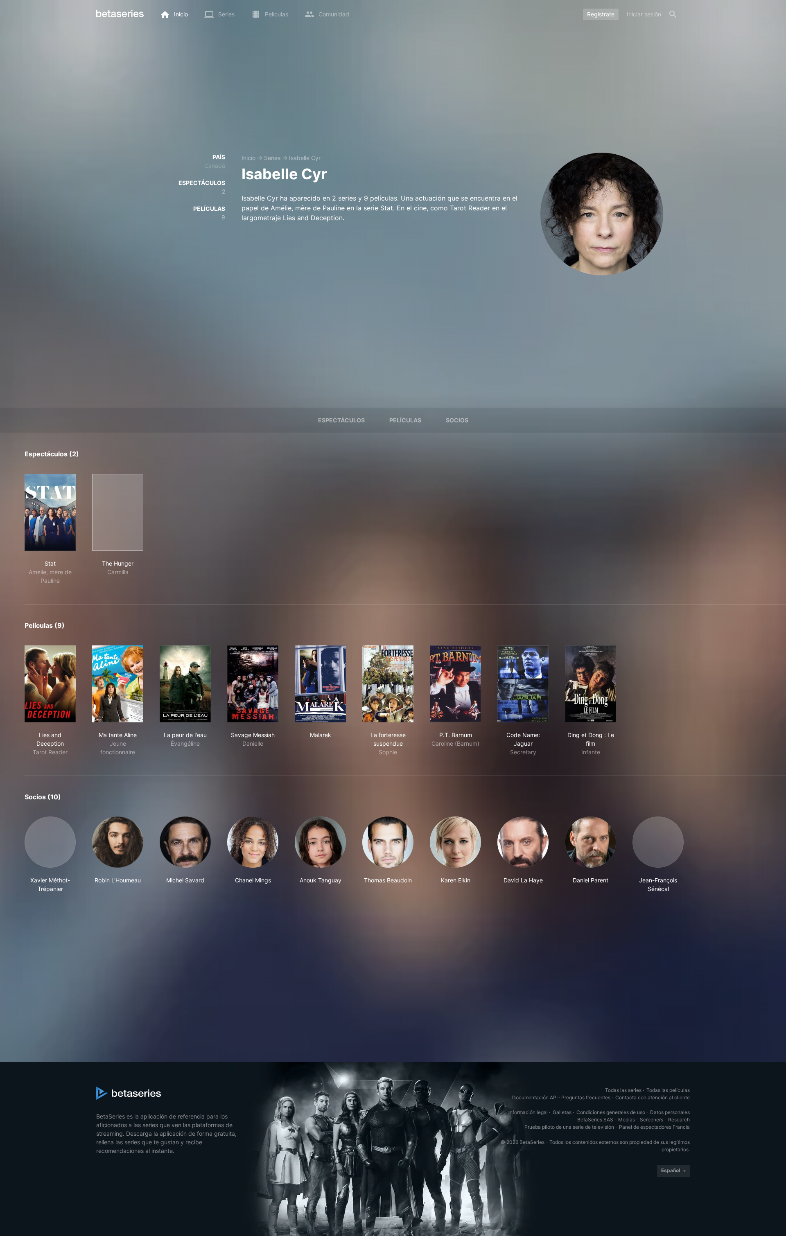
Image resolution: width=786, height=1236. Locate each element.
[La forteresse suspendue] (387, 683)
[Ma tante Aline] (117, 683)
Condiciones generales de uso (610, 1112)
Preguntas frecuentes (585, 1097)
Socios (457, 420)
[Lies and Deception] (50, 683)
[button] (50, 854)
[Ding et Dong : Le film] (590, 683)
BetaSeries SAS (595, 1119)
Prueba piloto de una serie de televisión (569, 1127)
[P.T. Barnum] (455, 683)
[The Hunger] (117, 512)
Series (272, 157)
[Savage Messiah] (252, 683)
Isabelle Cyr (305, 157)
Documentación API (535, 1097)
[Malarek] (320, 683)
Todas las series (623, 1090)
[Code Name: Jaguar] (523, 683)
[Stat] (50, 512)
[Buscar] (673, 14)
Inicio (248, 157)
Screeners (651, 1119)
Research (679, 1119)
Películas (405, 420)
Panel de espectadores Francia (654, 1127)
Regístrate (600, 14)
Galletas (562, 1112)
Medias (626, 1119)
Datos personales (670, 1112)
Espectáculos (341, 420)
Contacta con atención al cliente (652, 1097)
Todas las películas (668, 1090)
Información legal (528, 1112)
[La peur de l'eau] (185, 683)
